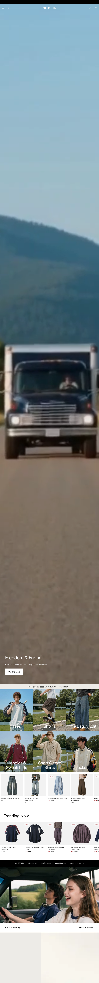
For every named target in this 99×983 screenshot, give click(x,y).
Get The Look (14, 672)
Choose (21, 792)
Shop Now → (65, 687)
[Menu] (3, 8)
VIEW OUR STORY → (86, 927)
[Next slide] (91, 789)
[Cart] (96, 8)
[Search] (8, 8)
